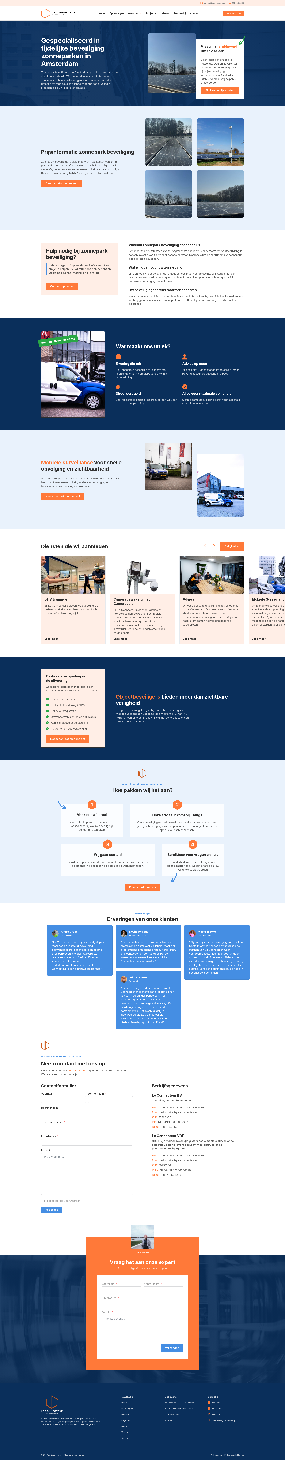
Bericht (45, 1150)
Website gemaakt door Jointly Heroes (227, 1455)
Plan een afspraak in (142, 887)
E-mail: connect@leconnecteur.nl (179, 1408)
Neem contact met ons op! (62, 496)
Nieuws (166, 13)
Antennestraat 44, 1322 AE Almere (179, 1402)
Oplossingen (117, 13)
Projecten (151, 13)
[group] (73, 600)
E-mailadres (48, 1136)
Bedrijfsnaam (49, 1107)
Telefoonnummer (52, 1122)
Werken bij (180, 13)
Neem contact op (233, 13)
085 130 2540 (76, 1070)
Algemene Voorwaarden (74, 1455)
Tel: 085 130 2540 (172, 1414)
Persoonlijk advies (222, 90)
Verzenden (51, 1209)
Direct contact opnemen (61, 183)
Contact (194, 13)
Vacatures (125, 1432)
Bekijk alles (232, 546)
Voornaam (47, 1093)
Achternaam (96, 1093)
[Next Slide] (213, 546)
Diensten (125, 1414)
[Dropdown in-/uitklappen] (141, 13)
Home (102, 13)
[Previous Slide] (206, 546)
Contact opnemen (62, 286)
